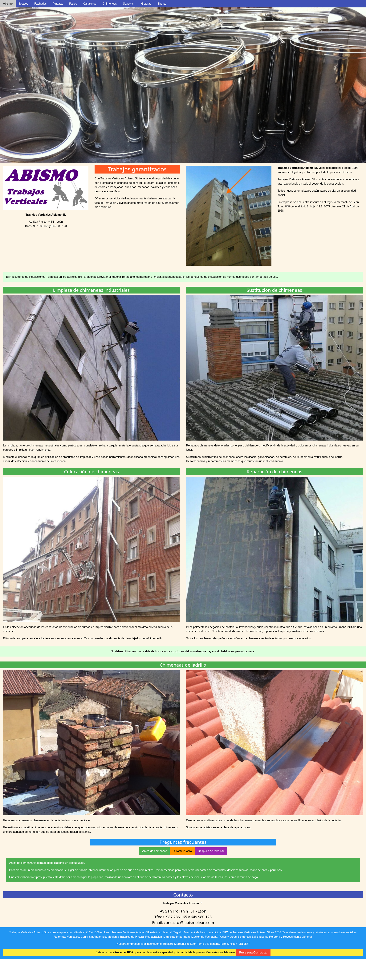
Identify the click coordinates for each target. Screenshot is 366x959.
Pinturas (58, 3)
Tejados (23, 3)
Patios (73, 3)
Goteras (146, 3)
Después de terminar (211, 851)
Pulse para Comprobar (253, 952)
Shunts (161, 3)
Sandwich (129, 3)
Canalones (89, 3)
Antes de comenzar (154, 851)
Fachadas (40, 3)
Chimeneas (110, 3)
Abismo (8, 3)
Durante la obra (182, 851)
